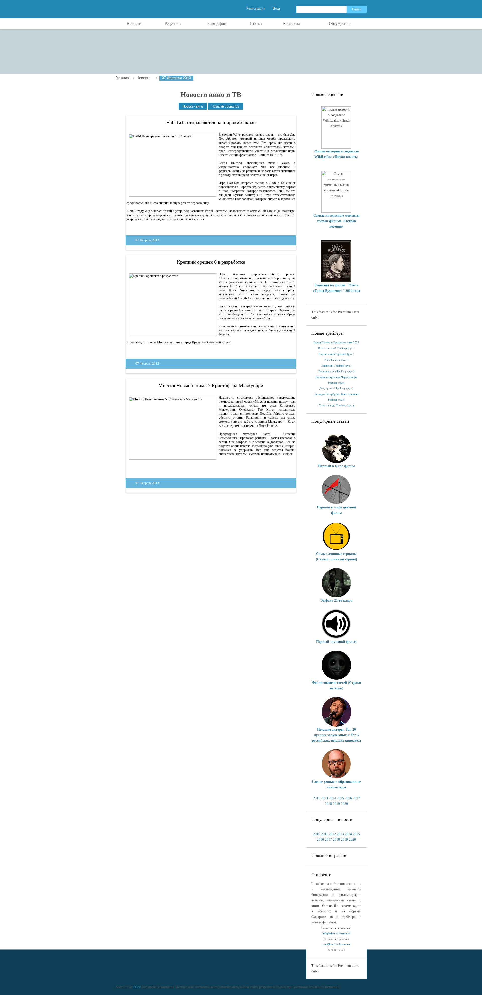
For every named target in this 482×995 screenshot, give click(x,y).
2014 (332, 798)
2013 (324, 798)
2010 (316, 834)
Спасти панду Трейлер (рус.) (336, 405)
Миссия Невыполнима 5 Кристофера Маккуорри (210, 385)
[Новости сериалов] (225, 106)
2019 (336, 804)
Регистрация (255, 8)
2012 (332, 834)
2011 (316, 798)
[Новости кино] (193, 106)
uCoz (137, 987)
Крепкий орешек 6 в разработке (211, 261)
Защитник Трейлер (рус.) (336, 365)
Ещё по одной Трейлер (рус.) (336, 354)
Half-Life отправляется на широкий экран (211, 122)
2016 (348, 798)
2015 (340, 798)
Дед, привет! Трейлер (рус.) (336, 388)
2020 (344, 804)
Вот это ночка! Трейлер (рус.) (336, 348)
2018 (328, 804)
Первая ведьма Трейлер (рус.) (336, 371)
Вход (276, 8)
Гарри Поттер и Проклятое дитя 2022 (336, 342)
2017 (356, 798)
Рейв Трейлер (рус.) (336, 360)
